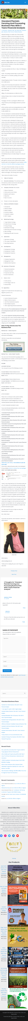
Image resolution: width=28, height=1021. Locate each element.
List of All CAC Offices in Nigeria (19, 787)
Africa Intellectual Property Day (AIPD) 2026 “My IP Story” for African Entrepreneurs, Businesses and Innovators (12, 756)
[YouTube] (17, 835)
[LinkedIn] (13, 835)
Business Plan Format (9, 32)
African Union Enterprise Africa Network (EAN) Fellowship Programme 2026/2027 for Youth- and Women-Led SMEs (12, 766)
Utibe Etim (7, 611)
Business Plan (11, 30)
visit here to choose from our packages (17, 468)
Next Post (14, 574)
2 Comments (4, 30)
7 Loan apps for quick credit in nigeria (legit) (11, 709)
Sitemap (14, 858)
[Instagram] (5, 835)
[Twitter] (9, 835)
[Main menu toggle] (25, 2)
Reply (24, 607)
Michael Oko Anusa (5, 787)
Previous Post (14, 570)
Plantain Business (18, 32)
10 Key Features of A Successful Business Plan (11, 734)
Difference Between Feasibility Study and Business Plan (13, 724)
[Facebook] (1, 835)
